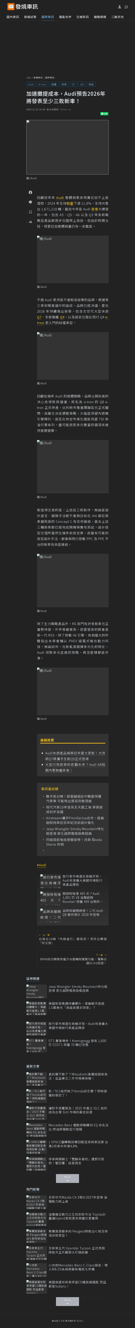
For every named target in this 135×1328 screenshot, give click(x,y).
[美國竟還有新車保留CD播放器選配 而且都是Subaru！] (36, 1287)
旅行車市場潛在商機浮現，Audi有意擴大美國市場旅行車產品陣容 (82, 880)
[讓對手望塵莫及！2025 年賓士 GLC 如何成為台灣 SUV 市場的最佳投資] (36, 1113)
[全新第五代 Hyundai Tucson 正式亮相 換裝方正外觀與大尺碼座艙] (36, 1253)
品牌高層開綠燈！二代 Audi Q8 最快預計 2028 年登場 (83, 913)
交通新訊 (82, 17)
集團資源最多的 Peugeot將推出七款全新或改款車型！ (78, 1233)
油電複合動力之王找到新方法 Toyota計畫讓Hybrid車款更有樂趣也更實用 (77, 1216)
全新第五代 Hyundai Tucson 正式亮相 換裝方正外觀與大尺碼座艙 (77, 1250)
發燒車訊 (38, 77)
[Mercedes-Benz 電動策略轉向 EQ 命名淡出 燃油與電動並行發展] (36, 1130)
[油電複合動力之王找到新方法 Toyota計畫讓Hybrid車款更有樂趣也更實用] (36, 1219)
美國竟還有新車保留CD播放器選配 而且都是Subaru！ (77, 1284)
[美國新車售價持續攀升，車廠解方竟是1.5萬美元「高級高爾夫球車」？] (36, 1008)
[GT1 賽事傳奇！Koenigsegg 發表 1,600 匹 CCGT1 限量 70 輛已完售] (36, 1045)
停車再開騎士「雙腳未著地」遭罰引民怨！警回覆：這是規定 (77, 1161)
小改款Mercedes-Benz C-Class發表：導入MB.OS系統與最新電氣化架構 (78, 1267)
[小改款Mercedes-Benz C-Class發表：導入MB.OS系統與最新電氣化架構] (36, 1270)
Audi (31, 84)
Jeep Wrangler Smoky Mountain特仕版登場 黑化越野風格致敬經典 (75, 831)
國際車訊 (47, 17)
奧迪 (91, 84)
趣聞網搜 (100, 17)
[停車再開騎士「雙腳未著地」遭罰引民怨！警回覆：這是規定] (36, 1164)
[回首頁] (26, 6)
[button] (125, 6)
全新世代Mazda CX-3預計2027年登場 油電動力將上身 (78, 1199)
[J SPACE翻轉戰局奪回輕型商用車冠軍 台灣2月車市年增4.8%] (36, 1147)
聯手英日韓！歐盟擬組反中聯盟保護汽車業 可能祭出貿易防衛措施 (73, 798)
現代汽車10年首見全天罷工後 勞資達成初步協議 (74, 809)
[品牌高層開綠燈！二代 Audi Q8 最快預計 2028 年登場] (50, 915)
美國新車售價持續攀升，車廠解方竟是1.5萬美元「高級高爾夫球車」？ (77, 1005)
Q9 (82, 84)
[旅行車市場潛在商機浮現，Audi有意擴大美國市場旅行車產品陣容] (50, 881)
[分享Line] (30, 202)
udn (29, 77)
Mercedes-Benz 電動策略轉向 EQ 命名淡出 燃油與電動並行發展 (79, 1127)
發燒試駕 (30, 17)
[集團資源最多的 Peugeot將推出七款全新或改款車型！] (36, 1236)
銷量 (54, 84)
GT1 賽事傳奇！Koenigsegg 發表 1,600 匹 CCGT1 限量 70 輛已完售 (77, 1043)
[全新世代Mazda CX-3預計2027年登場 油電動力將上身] (36, 1202)
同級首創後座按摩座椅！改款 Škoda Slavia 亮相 (74, 842)
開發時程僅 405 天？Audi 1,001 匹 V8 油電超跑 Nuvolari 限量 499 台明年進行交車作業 (83, 898)
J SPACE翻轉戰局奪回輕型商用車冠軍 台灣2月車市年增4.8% (78, 1144)
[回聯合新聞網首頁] (10, 6)
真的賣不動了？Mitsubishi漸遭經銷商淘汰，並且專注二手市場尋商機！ (78, 1076)
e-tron (42, 84)
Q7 (73, 84)
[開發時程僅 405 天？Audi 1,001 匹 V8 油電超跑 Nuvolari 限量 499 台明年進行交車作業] (50, 898)
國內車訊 (13, 17)
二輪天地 (117, 17)
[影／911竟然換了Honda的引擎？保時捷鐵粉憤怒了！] (36, 1096)
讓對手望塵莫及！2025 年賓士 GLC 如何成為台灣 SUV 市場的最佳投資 (78, 1110)
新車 (64, 84)
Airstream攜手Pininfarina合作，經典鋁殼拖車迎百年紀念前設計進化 (75, 820)
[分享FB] (30, 192)
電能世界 (65, 17)
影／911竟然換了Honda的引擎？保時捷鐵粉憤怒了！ (78, 1093)
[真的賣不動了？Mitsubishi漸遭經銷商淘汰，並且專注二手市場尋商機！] (36, 1079)
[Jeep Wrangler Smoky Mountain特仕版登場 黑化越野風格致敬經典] (36, 991)
